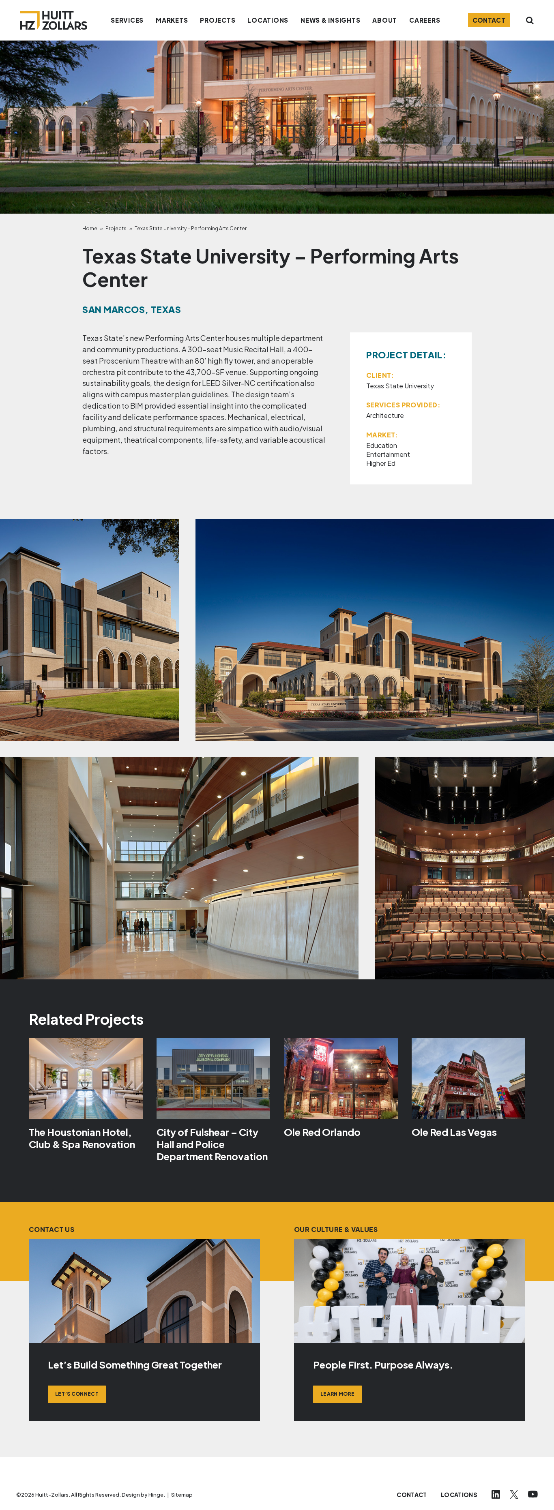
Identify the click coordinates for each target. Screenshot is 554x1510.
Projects (116, 228)
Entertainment (388, 454)
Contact (489, 20)
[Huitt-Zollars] (53, 20)
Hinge (155, 1494)
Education (381, 445)
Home (89, 228)
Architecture (385, 415)
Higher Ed (380, 463)
